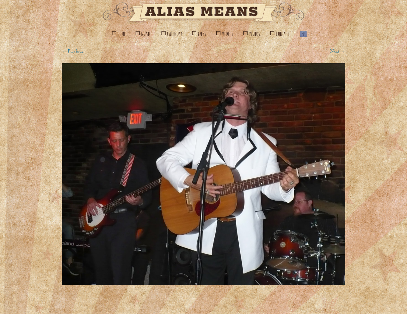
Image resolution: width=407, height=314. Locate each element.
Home (121, 34)
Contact (282, 34)
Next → (337, 51)
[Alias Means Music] (203, 14)
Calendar (174, 34)
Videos (227, 34)
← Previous (72, 51)
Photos (254, 34)
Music (146, 34)
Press (202, 34)
